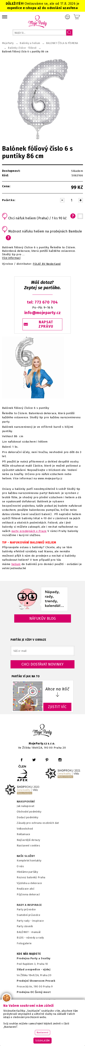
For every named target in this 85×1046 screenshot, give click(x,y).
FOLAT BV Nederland (46, 264)
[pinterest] (47, 760)
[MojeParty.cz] (42, 731)
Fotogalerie (24, 943)
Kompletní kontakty (29, 860)
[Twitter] (34, 760)
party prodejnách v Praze (29, 531)
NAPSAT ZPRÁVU (46, 324)
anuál (37, 932)
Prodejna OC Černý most (34, 992)
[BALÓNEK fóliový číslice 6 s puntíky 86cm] (42, 99)
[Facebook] (21, 760)
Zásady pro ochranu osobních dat (38, 822)
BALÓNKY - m (25, 932)
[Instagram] (60, 760)
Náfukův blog (42, 618)
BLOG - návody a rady (30, 937)
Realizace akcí (25, 888)
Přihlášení (67, 17)
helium (15, 564)
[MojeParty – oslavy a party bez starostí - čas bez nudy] (37, 21)
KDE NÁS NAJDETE (29, 954)
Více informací (11, 258)
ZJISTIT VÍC (57, 707)
